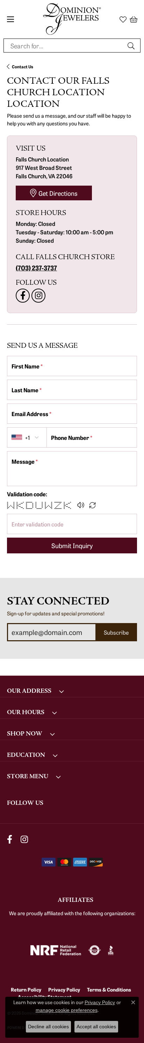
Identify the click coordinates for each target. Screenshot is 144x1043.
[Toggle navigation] (10, 19)
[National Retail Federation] (55, 950)
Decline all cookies (48, 1026)
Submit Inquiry (72, 545)
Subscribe (116, 632)
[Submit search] (132, 45)
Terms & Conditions (109, 989)
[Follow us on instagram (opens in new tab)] (38, 296)
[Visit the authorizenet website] (94, 950)
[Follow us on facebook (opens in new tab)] (23, 296)
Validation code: (27, 494)
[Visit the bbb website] (111, 950)
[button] (123, 19)
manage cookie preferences (67, 1010)
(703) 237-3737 (36, 267)
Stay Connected (58, 601)
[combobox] (63, 45)
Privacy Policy (64, 989)
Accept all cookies (96, 1026)
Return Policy (26, 989)
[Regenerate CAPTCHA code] (92, 505)
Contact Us (22, 66)
